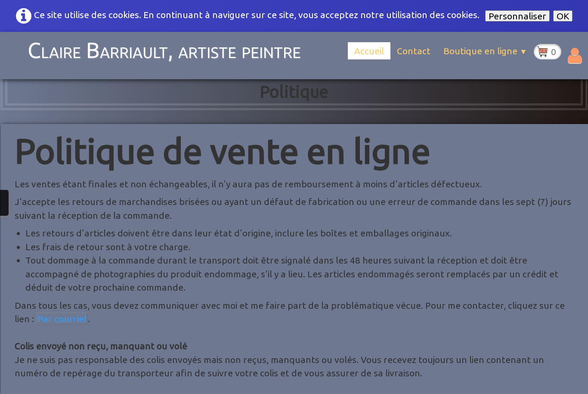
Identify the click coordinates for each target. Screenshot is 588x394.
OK (563, 16)
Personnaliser (517, 16)
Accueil (369, 51)
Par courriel (62, 318)
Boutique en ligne (485, 51)
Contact (413, 51)
